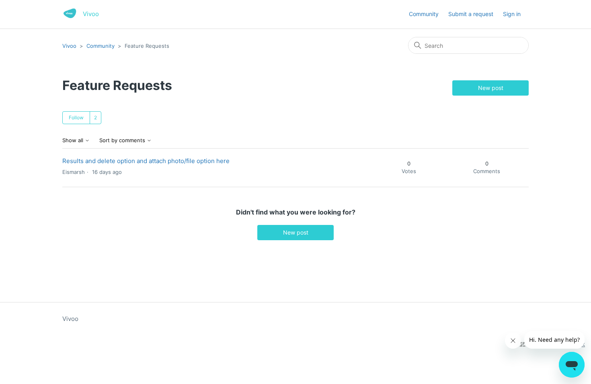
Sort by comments (123, 140)
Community (424, 13)
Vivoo (69, 46)
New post (490, 87)
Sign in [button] (512, 13)
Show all (73, 140)
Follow (76, 117)
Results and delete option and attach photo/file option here (146, 161)
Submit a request (470, 13)
